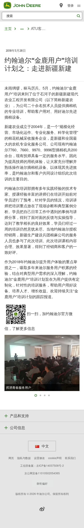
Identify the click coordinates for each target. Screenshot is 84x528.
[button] (42, 509)
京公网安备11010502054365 (42, 473)
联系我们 (70, 458)
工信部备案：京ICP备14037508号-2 (42, 465)
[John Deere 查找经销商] (61, 5)
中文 (45, 446)
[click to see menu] (78, 5)
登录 (70, 5)
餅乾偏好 (42, 483)
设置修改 (39, 458)
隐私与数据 (24, 458)
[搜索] (78, 16)
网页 (11, 458)
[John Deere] (25, 5)
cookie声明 (55, 458)
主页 (8, 28)
